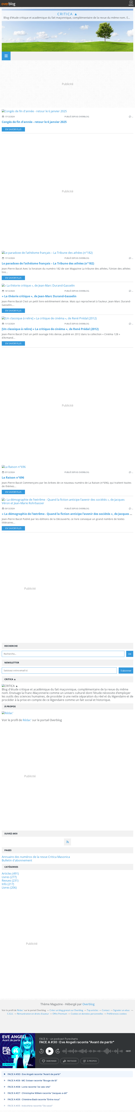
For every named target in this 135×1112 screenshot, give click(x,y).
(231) (10, 880)
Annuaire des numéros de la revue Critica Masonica (36, 857)
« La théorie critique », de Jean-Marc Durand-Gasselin (39, 296)
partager (71, 1061)
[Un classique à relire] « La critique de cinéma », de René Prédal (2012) (50, 329)
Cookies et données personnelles (87, 1013)
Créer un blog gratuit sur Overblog (66, 1010)
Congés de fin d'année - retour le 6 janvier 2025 (34, 122)
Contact (106, 1010)
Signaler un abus (121, 1010)
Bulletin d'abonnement (17, 860)
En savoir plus (13, 129)
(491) (10, 873)
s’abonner (51, 1061)
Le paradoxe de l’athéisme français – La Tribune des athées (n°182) (48, 263)
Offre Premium (60, 1013)
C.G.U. (10, 1013)
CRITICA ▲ (67, 14)
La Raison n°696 (13, 477)
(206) (9, 887)
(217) (8, 884)
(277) (9, 877)
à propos (92, 1061)
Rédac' (27, 720)
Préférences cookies (117, 1013)
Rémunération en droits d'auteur (33, 1013)
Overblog (88, 1004)
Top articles (92, 1010)
